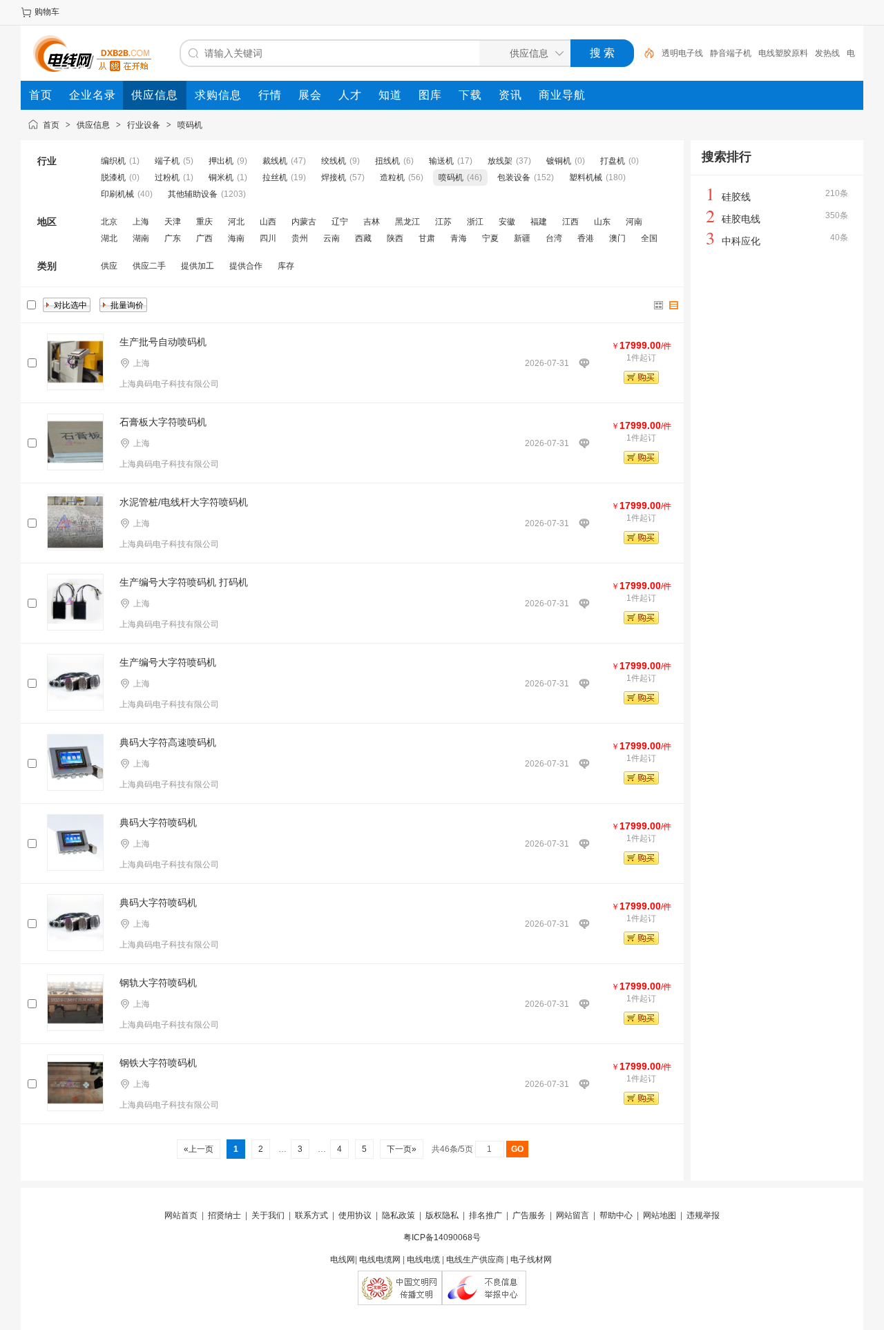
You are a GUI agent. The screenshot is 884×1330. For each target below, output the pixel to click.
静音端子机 (730, 53)
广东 (172, 238)
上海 (141, 222)
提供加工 (197, 266)
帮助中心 (616, 1215)
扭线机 (387, 161)
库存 (286, 266)
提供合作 (245, 266)
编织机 (113, 161)
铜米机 (221, 177)
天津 (172, 222)
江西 (570, 222)
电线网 (342, 1259)
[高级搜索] (644, 53)
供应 (109, 266)
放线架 (500, 161)
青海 (458, 238)
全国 (649, 238)
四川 (268, 238)
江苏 (443, 222)
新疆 (522, 238)
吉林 (371, 222)
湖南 (141, 238)
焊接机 (333, 177)
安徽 (507, 222)
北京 (109, 222)
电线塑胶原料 (783, 53)
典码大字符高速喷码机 (167, 742)
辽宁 (340, 222)
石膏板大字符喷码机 (162, 421)
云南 (331, 238)
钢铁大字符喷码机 (158, 1062)
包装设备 (514, 177)
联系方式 (311, 1215)
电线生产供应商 (475, 1259)
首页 (51, 125)
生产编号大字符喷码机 (167, 662)
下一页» (402, 1149)
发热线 (827, 53)
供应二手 (149, 266)
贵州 (299, 238)
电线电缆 (423, 1259)
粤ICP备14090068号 (442, 1237)
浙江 (475, 222)
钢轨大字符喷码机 (158, 982)
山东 (602, 222)
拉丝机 (274, 177)
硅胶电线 (741, 218)
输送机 (441, 161)
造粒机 (392, 177)
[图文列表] (674, 305)
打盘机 (612, 161)
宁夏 (490, 238)
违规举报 (703, 1215)
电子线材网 (531, 1259)
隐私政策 (398, 1215)
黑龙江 (407, 222)
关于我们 (268, 1215)
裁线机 (274, 161)
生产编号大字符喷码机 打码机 (183, 582)
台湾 (554, 238)
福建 (538, 222)
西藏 (363, 238)
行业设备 (143, 125)
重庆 (204, 222)
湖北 (109, 238)
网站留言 (572, 1215)
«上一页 (198, 1149)
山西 (268, 222)
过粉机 (167, 177)
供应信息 (93, 125)
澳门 (617, 238)
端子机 (168, 161)
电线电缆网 (380, 1259)
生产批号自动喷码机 (162, 341)
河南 (634, 222)
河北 (236, 222)
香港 (585, 238)
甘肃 (427, 238)
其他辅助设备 (193, 194)
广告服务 (529, 1215)
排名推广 (485, 1215)
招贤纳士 (224, 1215)
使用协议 (355, 1215)
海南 (236, 238)
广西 (204, 238)
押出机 (222, 161)
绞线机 (334, 161)
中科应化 (741, 241)
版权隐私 (442, 1215)
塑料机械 (585, 177)
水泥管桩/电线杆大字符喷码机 (183, 502)
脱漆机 (113, 177)
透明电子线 (682, 53)
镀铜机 (558, 161)
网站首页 (181, 1215)
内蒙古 (303, 222)
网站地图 (659, 1215)
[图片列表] (658, 305)
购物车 (47, 12)
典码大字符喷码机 (158, 822)
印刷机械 (117, 194)
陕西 (395, 238)
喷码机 (189, 125)
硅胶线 (736, 196)
